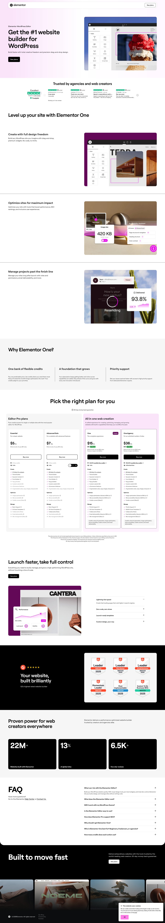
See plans (150, 5)
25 (76, 465)
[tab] (120, 601)
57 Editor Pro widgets (18, 472)
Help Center (29, 799)
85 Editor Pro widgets (54, 472)
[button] (120, 788)
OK (125, 917)
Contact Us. (41, 799)
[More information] (23, 477)
